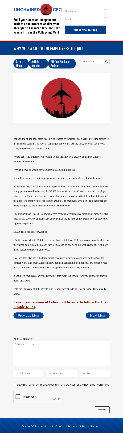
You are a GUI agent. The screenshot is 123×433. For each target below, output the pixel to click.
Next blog (97, 315)
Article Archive (35, 63)
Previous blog (28, 315)
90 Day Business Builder (60, 63)
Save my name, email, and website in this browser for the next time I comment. (63, 384)
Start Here (19, 63)
